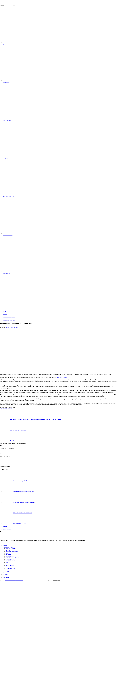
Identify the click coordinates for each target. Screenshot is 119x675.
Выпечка (8, 550)
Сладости (8, 554)
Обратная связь (7, 529)
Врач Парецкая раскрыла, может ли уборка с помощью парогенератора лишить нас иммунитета (36, 441)
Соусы (7, 571)
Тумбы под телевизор (6, 408)
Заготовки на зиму (11, 548)
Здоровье (5, 574)
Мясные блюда (9, 559)
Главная (5, 526)
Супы (7, 567)
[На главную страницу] (59, 2)
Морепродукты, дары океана (13, 557)
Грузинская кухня (10, 568)
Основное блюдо (10, 560)
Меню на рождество (11, 570)
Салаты (8, 553)
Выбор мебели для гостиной (18, 430)
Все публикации (7, 527)
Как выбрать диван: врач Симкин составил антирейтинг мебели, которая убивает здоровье (35, 419)
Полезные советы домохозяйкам (14, 580)
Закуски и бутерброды (12, 327)
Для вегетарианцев (11, 565)
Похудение (6, 577)
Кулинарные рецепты (9, 547)
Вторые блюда (9, 556)
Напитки (8, 562)
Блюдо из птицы (10, 564)
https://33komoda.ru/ (61, 377)
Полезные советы (7, 573)
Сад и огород (6, 576)
